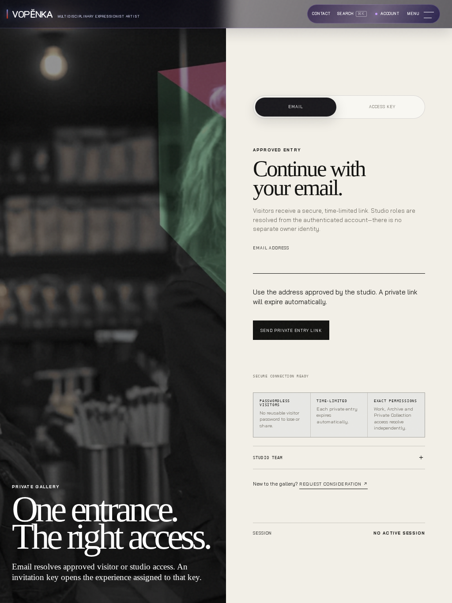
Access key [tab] (382, 106)
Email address (271, 247)
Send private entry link (290, 330)
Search (351, 13)
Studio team (267, 457)
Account (389, 13)
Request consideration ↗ (333, 483)
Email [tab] (295, 106)
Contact (321, 13)
